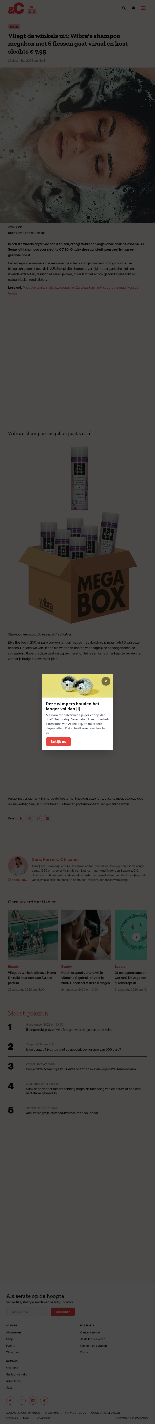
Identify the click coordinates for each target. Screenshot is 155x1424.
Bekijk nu (58, 741)
